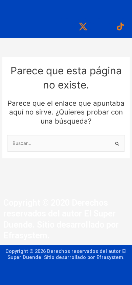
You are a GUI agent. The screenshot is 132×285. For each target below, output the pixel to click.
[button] (65, 7)
